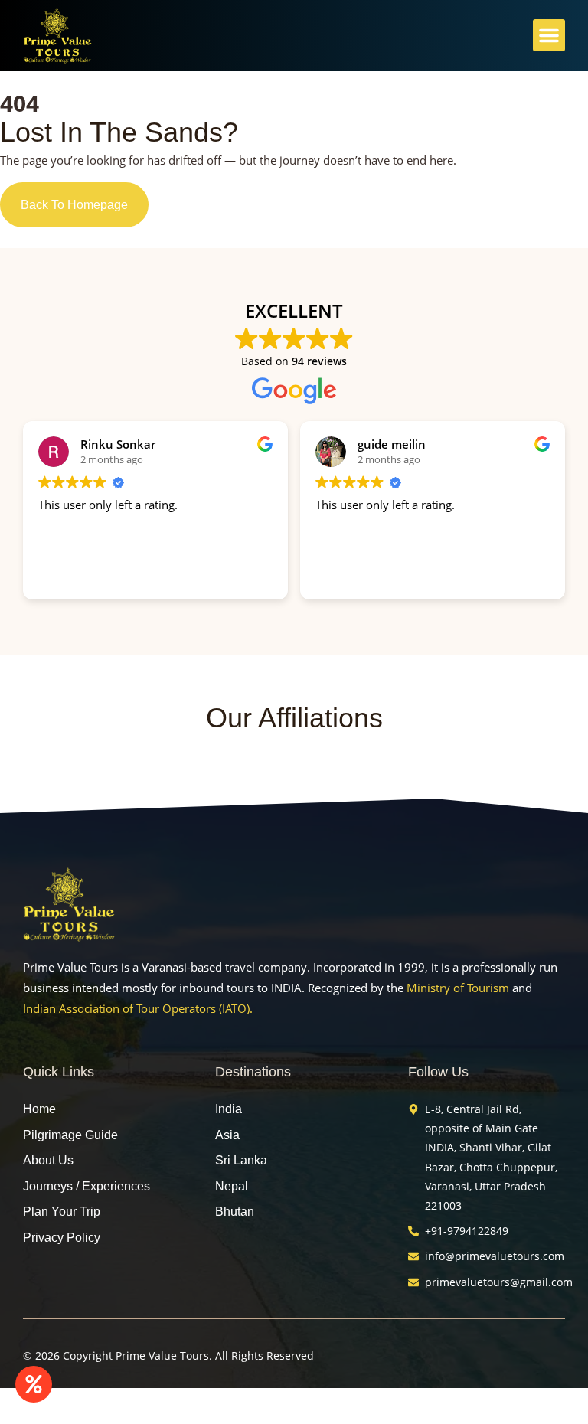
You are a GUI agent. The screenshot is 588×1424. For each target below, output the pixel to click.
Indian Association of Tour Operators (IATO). (138, 1008)
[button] (549, 35)
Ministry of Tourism (458, 987)
